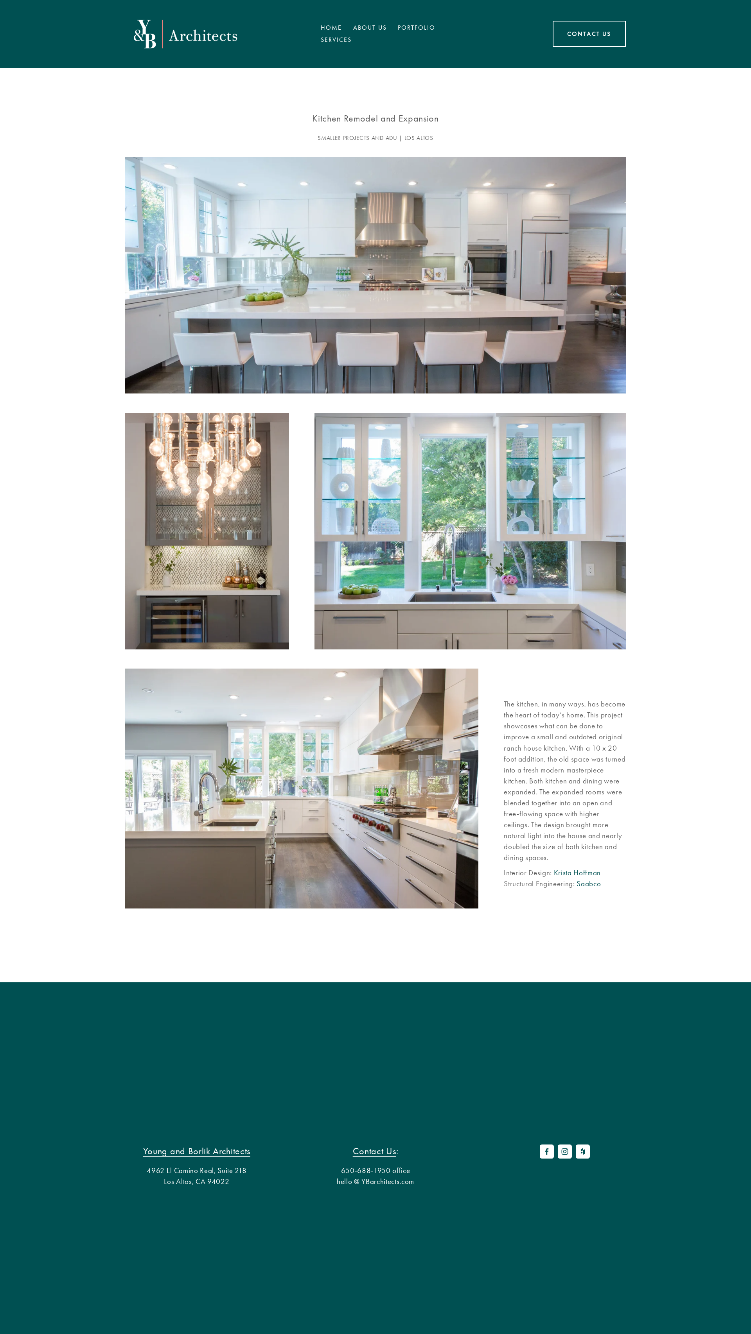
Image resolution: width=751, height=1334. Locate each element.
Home (331, 27)
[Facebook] (547, 1151)
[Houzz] (583, 1151)
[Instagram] (565, 1151)
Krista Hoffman (577, 873)
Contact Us (589, 34)
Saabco (589, 884)
